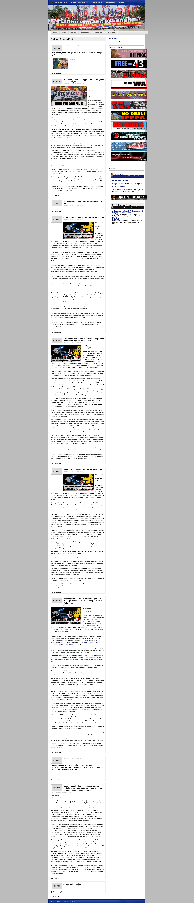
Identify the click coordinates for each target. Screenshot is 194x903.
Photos (55, 32)
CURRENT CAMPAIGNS (116, 47)
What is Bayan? (61, 3)
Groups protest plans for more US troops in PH (83, 217)
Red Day (73, 32)
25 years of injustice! (72, 884)
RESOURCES (113, 168)
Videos (64, 32)
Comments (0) (57, 73)
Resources (98, 32)
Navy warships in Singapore (66, 644)
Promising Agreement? (120, 180)
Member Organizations (79, 3)
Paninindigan (85, 32)
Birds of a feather (118, 186)
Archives (121, 3)
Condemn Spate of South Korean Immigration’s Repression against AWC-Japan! (83, 340)
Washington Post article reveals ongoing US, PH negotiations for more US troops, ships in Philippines (82, 601)
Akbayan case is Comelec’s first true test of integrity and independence (127, 212)
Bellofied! (115, 219)
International (97, 3)
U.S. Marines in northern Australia (93, 642)
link (68, 631)
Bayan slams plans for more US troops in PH (82, 469)
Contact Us (110, 3)
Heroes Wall (111, 32)
